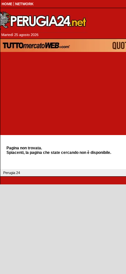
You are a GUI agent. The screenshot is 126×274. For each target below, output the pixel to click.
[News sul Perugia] (44, 21)
